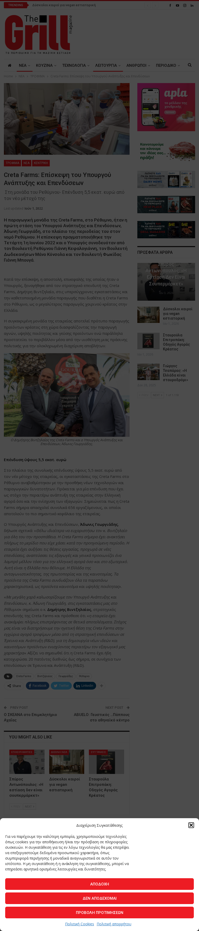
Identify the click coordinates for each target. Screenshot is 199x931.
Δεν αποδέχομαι (100, 898)
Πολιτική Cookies (79, 923)
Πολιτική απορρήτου (114, 923)
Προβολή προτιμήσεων (99, 912)
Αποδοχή (99, 884)
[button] (191, 825)
